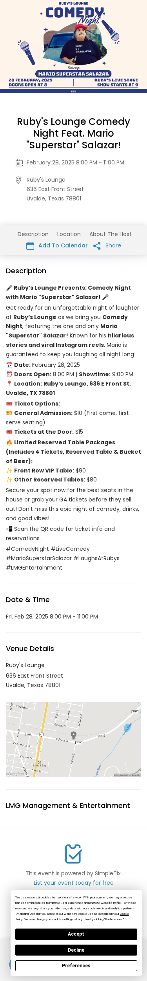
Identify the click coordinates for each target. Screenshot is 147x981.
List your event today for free (74, 883)
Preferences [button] (114, 919)
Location (69, 234)
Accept (76, 934)
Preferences (76, 965)
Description (33, 234)
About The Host (110, 234)
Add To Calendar (62, 245)
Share (112, 245)
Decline (76, 950)
